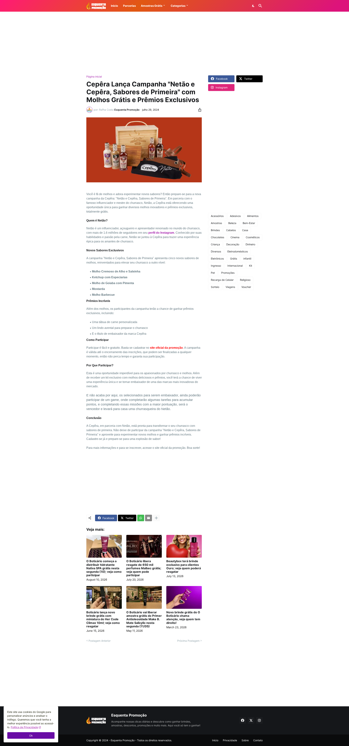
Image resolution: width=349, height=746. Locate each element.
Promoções (227, 272)
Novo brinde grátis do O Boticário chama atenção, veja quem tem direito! (183, 618)
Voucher (246, 286)
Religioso (245, 279)
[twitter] (251, 720)
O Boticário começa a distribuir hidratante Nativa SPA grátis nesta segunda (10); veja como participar (104, 568)
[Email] (148, 518)
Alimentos (252, 215)
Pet (213, 272)
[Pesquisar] (259, 6)
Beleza (232, 223)
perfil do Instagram (161, 232)
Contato (258, 740)
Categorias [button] (178, 5)
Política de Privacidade (24, 727)
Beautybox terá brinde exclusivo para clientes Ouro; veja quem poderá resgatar (183, 566)
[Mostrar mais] (156, 518)
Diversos (216, 251)
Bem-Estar (249, 223)
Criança (215, 244)
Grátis (233, 258)
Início (215, 740)
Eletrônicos (217, 258)
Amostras (216, 223)
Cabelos (231, 230)
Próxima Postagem (188, 640)
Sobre (245, 740)
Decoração (232, 244)
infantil (247, 258)
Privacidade (230, 740)
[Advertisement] (174, 43)
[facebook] (242, 720)
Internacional (235, 265)
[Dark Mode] (253, 6)
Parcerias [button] (129, 5)
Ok (31, 735)
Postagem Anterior (100, 640)
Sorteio (215, 286)
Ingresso (216, 265)
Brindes (215, 230)
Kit (250, 265)
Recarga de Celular (222, 279)
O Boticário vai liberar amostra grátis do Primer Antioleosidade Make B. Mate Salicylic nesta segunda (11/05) (144, 619)
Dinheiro (250, 244)
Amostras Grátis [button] (151, 5)
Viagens (230, 286)
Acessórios (217, 215)
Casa (245, 230)
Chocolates (217, 237)
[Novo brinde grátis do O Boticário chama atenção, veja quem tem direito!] (184, 597)
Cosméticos (253, 237)
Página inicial (94, 76)
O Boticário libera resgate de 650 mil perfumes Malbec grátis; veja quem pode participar (143, 568)
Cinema (234, 237)
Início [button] (114, 5)
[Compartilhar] (199, 110)
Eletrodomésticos (237, 251)
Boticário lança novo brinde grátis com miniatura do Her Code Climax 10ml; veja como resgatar (103, 619)
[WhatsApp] (140, 518)
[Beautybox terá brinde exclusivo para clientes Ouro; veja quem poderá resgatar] (184, 546)
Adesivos (235, 215)
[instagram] (259, 720)
